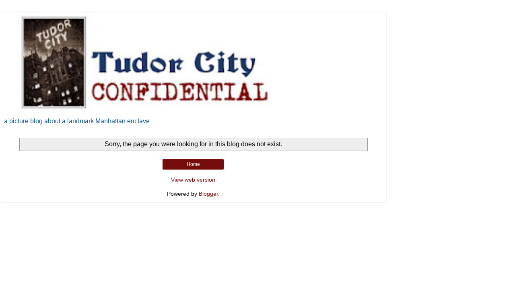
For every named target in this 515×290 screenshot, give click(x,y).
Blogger (208, 194)
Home (193, 164)
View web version (193, 179)
